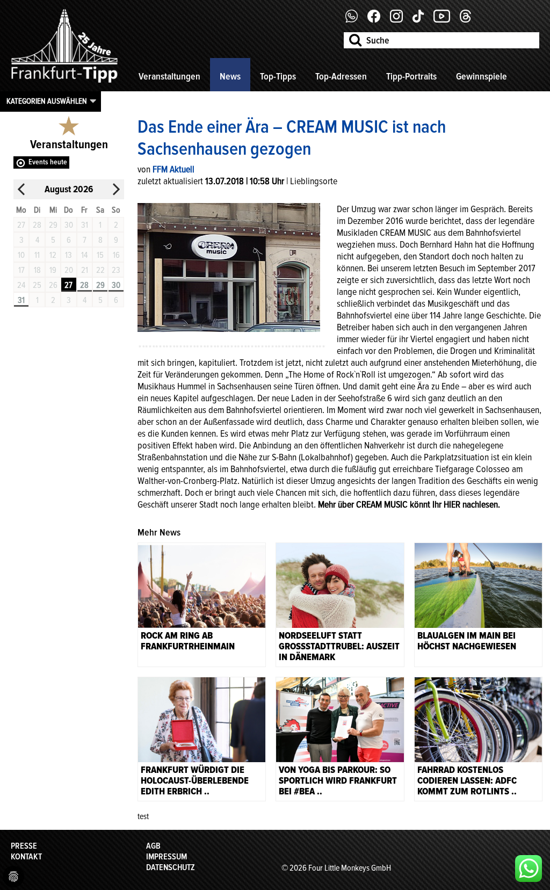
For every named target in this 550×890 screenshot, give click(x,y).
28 (84, 285)
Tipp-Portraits (411, 76)
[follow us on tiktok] (422, 20)
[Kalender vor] (116, 189)
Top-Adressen (341, 76)
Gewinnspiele (481, 76)
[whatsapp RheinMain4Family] (528, 868)
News (230, 76)
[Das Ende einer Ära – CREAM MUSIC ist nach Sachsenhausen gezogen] (229, 266)
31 (21, 300)
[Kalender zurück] (21, 189)
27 (68, 285)
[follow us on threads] (469, 20)
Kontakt (26, 856)
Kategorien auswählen (46, 101)
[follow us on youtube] (445, 20)
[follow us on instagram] (400, 20)
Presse (24, 846)
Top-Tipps (278, 76)
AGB (153, 846)
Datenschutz (170, 867)
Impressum (166, 856)
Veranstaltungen (169, 76)
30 (116, 285)
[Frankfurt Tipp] (64, 83)
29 (100, 285)
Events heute (47, 162)
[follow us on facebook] (355, 20)
